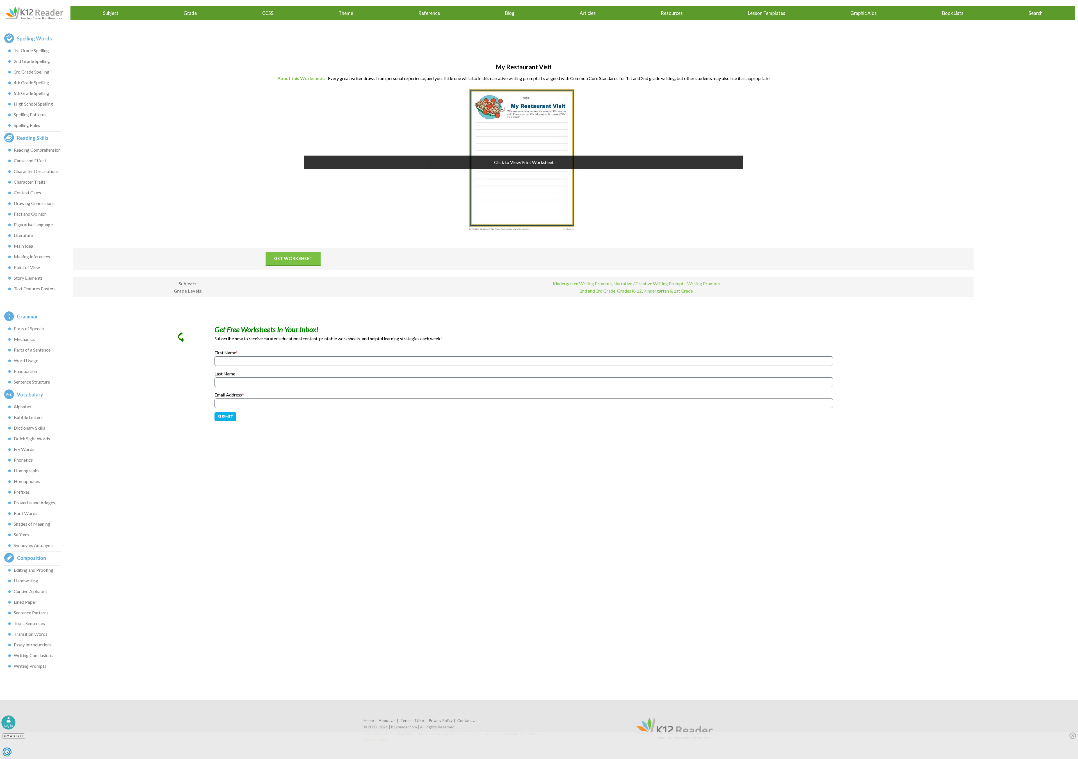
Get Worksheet (293, 258)
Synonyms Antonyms (34, 545)
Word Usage (26, 360)
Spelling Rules (27, 125)
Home (369, 720)
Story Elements (28, 278)
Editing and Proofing (33, 570)
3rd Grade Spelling (31, 71)
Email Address (229, 394)
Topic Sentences (29, 623)
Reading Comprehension (37, 149)
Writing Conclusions (33, 655)
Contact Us (467, 720)
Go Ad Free (14, 736)
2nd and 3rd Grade (597, 290)
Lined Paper (25, 602)
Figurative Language (33, 224)
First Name (226, 352)
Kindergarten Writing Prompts (582, 283)
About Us (387, 720)
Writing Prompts (30, 666)
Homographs (26, 470)
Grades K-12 (629, 290)
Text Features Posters (35, 288)
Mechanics (24, 339)
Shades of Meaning (32, 523)
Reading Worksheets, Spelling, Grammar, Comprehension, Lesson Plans (36, 13)
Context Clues (27, 192)
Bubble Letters (28, 417)
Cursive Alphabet (30, 591)
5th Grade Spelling (31, 93)
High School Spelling (33, 103)
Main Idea (23, 246)
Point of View (27, 267)
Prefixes (22, 491)
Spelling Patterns (30, 114)
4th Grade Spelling (31, 82)
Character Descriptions (36, 171)
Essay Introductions (33, 644)
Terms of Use (412, 720)
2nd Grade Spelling (32, 61)
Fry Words (24, 449)
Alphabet (23, 406)
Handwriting (26, 580)
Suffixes (21, 534)
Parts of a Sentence (32, 349)
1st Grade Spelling (31, 50)
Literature (23, 235)
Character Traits (29, 181)
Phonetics (23, 459)
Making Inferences (32, 256)
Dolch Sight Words (32, 438)
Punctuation (25, 371)
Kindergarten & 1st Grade (668, 290)
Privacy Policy (441, 720)
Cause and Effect (30, 160)
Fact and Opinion (30, 213)
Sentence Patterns (31, 612)
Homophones (27, 481)
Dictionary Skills (29, 427)
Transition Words (30, 634)
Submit (225, 416)
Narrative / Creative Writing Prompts (649, 283)
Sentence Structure (32, 381)
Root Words (25, 513)
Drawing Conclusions (34, 203)
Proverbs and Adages (34, 502)
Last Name (224, 373)
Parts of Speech (29, 328)
